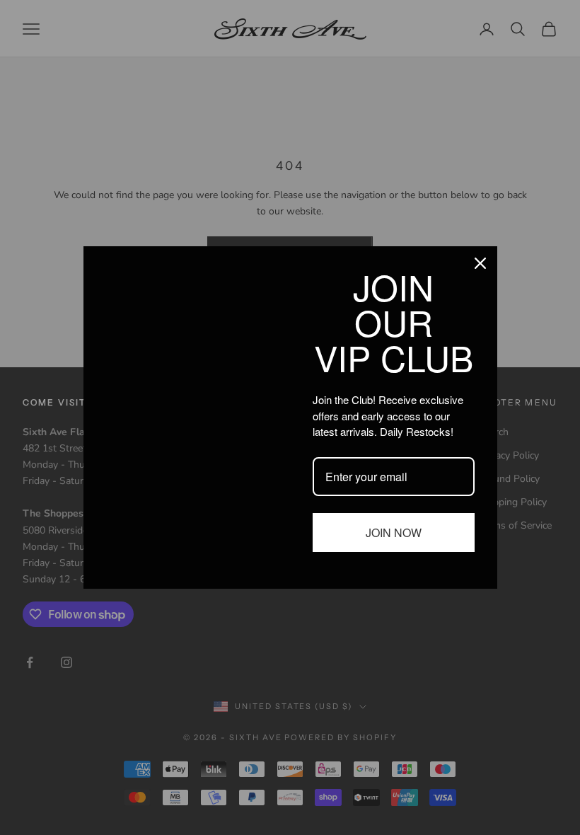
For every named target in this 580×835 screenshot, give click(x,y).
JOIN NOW (394, 532)
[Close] (480, 263)
